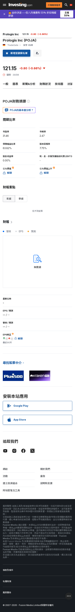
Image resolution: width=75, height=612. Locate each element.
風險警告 (7, 592)
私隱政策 (7, 581)
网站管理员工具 (11, 490)
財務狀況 (45, 84)
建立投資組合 (10, 483)
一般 (5, 84)
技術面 (59, 84)
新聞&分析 (28, 84)
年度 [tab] (8, 198)
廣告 (42, 476)
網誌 (5, 468)
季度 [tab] (21, 198)
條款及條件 (8, 570)
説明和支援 (46, 483)
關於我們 (45, 468)
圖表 (15, 84)
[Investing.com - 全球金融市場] (20, 5)
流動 (5, 476)
